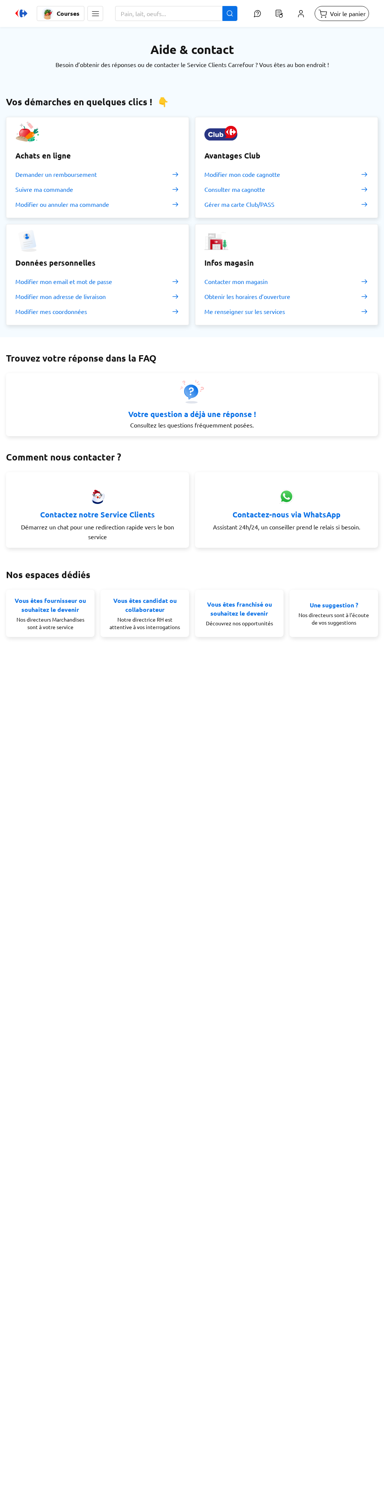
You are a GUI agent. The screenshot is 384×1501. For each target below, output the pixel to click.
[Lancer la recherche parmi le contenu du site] (230, 13)
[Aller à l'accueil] (21, 13)
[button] (95, 13)
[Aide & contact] (257, 13)
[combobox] (176, 13)
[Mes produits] (279, 13)
